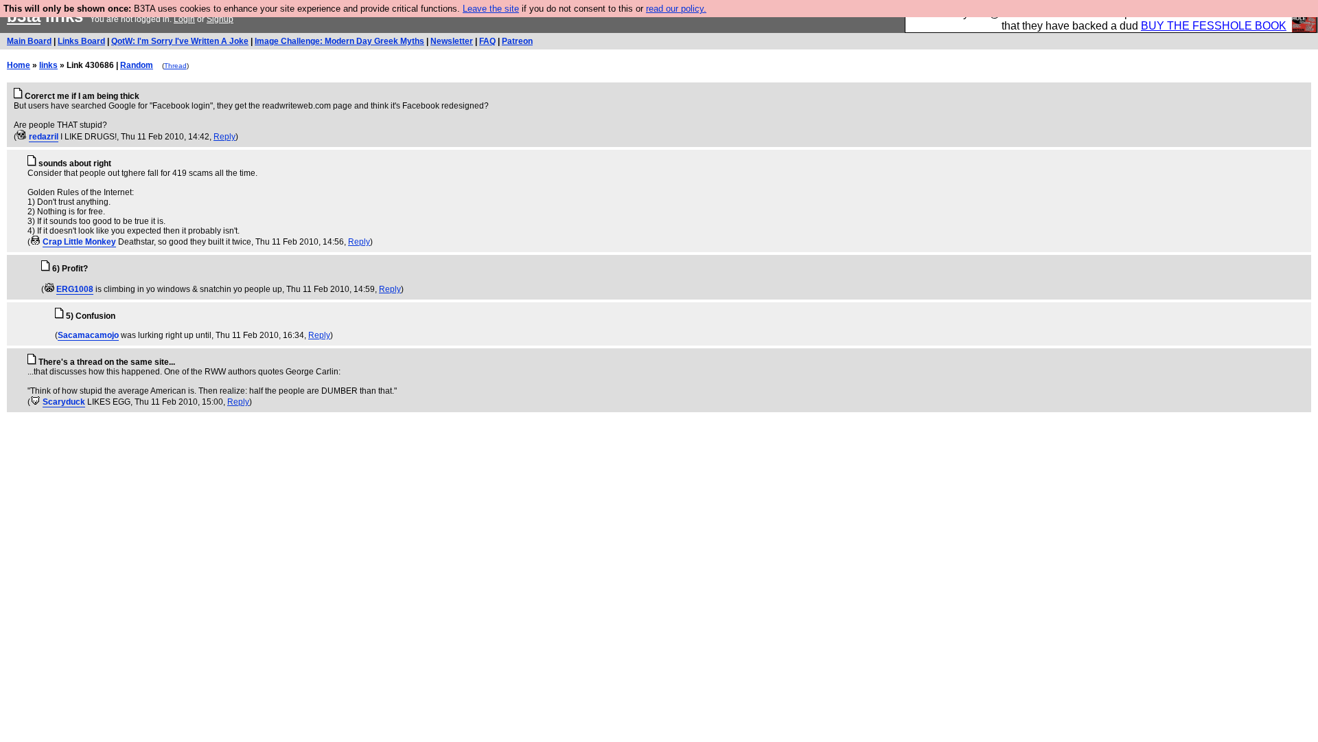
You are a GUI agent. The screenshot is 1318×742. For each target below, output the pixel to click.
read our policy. (676, 8)
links (48, 65)
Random (136, 65)
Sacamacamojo (88, 335)
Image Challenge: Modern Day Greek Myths (339, 41)
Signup (220, 19)
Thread (175, 65)
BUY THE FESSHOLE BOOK (1213, 26)
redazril (43, 137)
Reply (224, 137)
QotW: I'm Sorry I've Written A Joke (179, 41)
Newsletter (451, 41)
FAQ (487, 41)
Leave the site (491, 8)
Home (18, 65)
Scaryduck (64, 402)
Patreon (517, 41)
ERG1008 (74, 289)
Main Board (29, 41)
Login (184, 19)
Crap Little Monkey (79, 242)
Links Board (81, 41)
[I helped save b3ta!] (21, 137)
